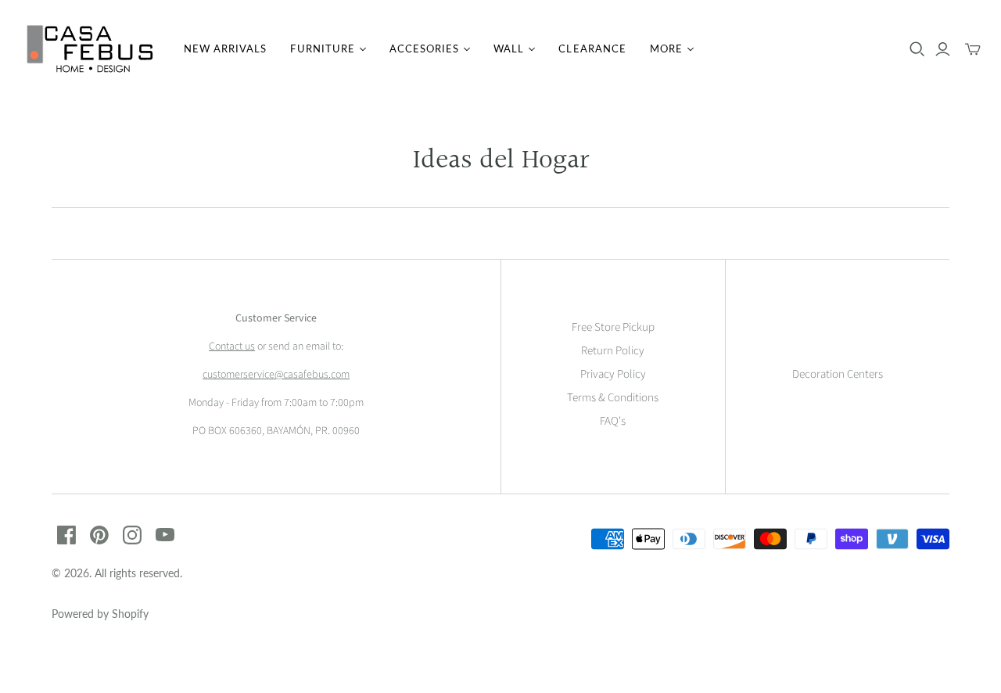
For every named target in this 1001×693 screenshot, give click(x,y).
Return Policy (612, 351)
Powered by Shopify (100, 613)
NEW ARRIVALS (225, 48)
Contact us (232, 346)
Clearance (592, 48)
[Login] (943, 49)
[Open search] (917, 49)
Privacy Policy (613, 374)
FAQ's (613, 421)
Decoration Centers (837, 374)
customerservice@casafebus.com (276, 374)
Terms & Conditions (612, 398)
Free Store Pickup (613, 327)
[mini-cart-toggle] (972, 49)
